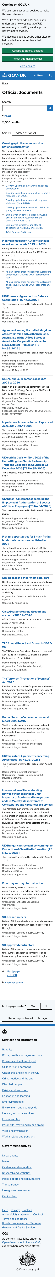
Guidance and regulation (17, 1167)
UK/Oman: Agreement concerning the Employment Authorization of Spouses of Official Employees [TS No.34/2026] (26, 502)
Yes (35, 1006)
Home (5, 83)
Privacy (15, 1210)
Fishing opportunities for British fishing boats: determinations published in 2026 (26, 540)
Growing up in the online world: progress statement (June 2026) (26, 202)
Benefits (7, 1049)
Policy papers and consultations (21, 1178)
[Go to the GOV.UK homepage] (14, 75)
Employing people (13, 1101)
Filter (7, 115)
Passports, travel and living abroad (23, 1125)
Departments (10, 1155)
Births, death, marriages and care (22, 1055)
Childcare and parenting (16, 1067)
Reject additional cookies (27, 58)
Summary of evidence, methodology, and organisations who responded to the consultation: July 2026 (26, 217)
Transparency (10, 1184)
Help (5, 1210)
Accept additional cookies (27, 50)
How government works (16, 1190)
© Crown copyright (27, 1269)
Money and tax (11, 1119)
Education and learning (16, 1096)
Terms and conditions (15, 1218)
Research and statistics (16, 1173)
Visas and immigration (15, 1130)
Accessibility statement (16, 1214)
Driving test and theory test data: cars (25, 577)
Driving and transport (15, 1090)
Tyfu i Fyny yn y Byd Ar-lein (19, 232)
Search (18, 102)
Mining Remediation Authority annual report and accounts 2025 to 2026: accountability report (28, 285)
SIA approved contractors (18, 945)
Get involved (9, 1196)
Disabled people (12, 1084)
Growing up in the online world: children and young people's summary (28, 209)
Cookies (27, 1210)
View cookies (27, 66)
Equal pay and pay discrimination (22, 883)
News (5, 1161)
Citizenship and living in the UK (20, 1072)
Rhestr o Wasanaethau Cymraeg (21, 1223)
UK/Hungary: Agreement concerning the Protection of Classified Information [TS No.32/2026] (27, 849)
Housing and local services (18, 1113)
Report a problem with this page (27, 1018)
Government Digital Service (18, 1227)
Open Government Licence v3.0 (21, 1242)
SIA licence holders (14, 917)
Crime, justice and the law (17, 1078)
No (48, 1006)
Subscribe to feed (14, 982)
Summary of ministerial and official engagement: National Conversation (24, 226)
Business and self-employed (19, 1061)
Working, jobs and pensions (18, 1136)
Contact (38, 1214)
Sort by (6, 133)
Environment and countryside (19, 1107)
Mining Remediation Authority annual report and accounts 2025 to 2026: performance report (28, 274)
